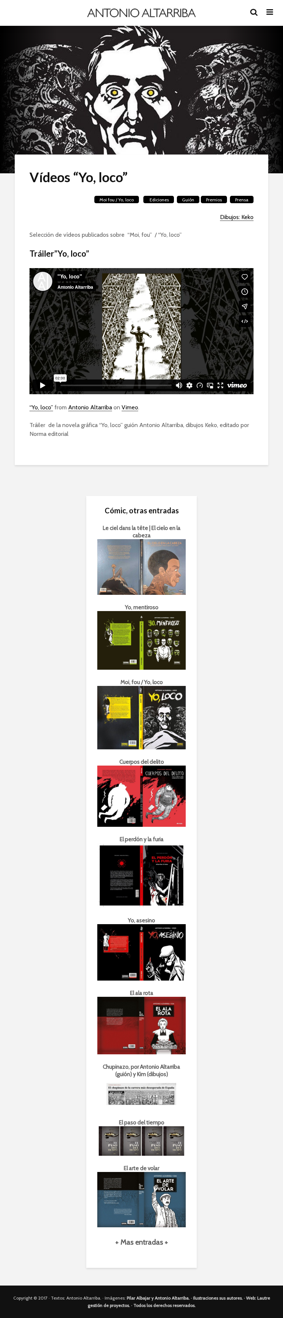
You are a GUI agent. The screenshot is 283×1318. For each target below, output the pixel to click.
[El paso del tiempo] (141, 1140)
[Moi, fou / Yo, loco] (141, 717)
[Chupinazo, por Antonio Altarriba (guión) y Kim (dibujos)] (141, 1093)
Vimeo (130, 407)
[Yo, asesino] (141, 951)
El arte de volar (141, 1168)
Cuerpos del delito (141, 762)
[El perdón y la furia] (141, 875)
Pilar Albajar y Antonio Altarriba (158, 1298)
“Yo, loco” (41, 407)
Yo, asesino (141, 920)
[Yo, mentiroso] (141, 640)
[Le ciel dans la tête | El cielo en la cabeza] (141, 566)
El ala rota (141, 993)
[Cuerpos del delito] (141, 795)
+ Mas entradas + (141, 1242)
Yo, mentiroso (141, 607)
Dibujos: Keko (237, 217)
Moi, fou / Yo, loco (141, 682)
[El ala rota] (141, 1025)
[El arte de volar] (141, 1199)
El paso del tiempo (141, 1122)
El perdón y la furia (142, 839)
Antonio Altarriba (90, 407)
